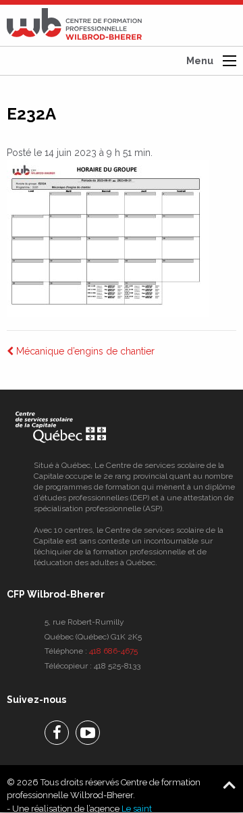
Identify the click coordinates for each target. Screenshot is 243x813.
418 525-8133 (117, 666)
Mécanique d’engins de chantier (84, 351)
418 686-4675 (113, 651)
